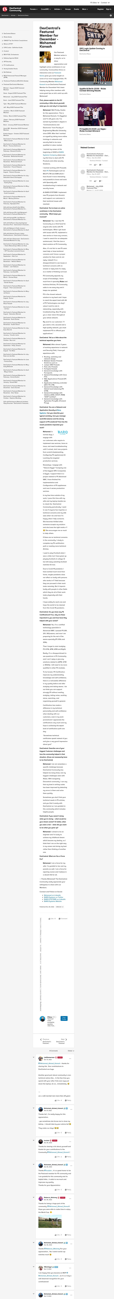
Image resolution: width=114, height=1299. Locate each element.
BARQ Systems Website (53, 901)
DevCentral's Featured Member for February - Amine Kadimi (14, 376)
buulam (46, 1140)
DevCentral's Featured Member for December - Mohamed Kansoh (14, 155)
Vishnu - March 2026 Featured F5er (14, 116)
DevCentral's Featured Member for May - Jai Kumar (16, 292)
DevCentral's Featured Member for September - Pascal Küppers (14, 166)
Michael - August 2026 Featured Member (13, 89)
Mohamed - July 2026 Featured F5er (15, 97)
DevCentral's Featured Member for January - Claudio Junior (14, 334)
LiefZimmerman (49, 1057)
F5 (48, 171)
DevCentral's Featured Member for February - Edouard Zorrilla (14, 150)
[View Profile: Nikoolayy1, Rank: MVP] (40, 1268)
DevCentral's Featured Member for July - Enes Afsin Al (16, 329)
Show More (96, 239)
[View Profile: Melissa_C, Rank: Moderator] (83, 224)
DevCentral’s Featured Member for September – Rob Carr (14, 255)
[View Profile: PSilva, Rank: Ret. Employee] (42, 1019)
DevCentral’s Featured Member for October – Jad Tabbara (14, 266)
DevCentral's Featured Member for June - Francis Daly (16, 360)
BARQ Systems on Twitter (53, 897)
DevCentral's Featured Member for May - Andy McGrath (16, 365)
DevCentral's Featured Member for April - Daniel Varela (16, 281)
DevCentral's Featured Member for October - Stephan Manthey (14, 397)
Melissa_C (90, 226)
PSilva (49, 1017)
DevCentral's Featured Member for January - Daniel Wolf (14, 381)
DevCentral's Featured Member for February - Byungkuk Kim (14, 203)
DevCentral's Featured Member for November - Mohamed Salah (14, 161)
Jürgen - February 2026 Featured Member (14, 120)
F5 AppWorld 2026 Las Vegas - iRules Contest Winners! (93, 144)
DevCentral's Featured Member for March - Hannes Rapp (14, 276)
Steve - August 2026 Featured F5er (14, 93)
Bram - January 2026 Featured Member (16, 125)
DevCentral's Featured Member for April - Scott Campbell (16, 192)
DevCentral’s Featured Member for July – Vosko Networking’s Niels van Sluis (15, 245)
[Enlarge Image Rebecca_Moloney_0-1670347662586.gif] (50, 1221)
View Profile (64, 1018)
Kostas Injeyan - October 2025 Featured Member (16, 134)
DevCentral (5, 15)
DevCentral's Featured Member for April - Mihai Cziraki (16, 140)
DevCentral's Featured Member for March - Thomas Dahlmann (14, 145)
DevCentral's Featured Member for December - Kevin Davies (14, 318)
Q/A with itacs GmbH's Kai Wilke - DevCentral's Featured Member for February (14, 208)
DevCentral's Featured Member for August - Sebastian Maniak (14, 313)
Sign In (108, 9)
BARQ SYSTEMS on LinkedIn (54, 899)
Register (101, 9)
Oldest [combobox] (71, 1051)
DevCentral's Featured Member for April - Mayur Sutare (16, 371)
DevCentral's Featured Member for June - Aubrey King (16, 182)
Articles (13, 15)
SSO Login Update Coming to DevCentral (92, 50)
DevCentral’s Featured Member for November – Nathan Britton (14, 260)
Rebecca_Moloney (50, 1197)
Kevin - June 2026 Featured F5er (13, 100)
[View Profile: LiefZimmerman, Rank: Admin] (40, 1058)
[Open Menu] (110, 15)
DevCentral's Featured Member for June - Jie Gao (16, 308)
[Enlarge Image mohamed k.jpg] (45, 57)
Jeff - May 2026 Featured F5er (13, 107)
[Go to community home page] (12, 9)
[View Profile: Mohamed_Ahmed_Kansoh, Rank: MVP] (40, 1109)
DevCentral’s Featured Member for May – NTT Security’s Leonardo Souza (16, 250)
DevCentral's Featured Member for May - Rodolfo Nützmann (16, 187)
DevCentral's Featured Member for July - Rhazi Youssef (16, 302)
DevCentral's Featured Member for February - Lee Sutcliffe (14, 271)
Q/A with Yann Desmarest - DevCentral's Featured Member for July (16, 239)
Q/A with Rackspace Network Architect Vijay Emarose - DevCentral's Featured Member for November (15, 402)
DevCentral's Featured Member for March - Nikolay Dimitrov (14, 197)
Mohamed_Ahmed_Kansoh (50, 1063)
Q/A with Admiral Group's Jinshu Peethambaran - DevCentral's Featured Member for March (16, 234)
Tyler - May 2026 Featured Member (14, 104)
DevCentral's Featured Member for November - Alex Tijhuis (14, 392)
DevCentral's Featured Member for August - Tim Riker (14, 350)
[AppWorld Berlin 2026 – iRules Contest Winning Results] (95, 80)
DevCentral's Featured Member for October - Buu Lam (14, 339)
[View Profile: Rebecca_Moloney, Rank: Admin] (40, 1198)
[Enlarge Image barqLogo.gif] (62, 433)
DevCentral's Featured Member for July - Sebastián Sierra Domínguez (16, 176)
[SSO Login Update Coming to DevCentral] (95, 34)
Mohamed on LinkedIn (52, 895)
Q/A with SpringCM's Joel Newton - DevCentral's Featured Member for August (14, 218)
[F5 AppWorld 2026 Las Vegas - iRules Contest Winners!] (95, 128)
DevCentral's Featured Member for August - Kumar (14, 297)
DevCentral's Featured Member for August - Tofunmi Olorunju (14, 171)
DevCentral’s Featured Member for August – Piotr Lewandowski (14, 287)
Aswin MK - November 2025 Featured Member (15, 129)
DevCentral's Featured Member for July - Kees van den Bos (16, 355)
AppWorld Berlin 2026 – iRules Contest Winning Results (92, 95)
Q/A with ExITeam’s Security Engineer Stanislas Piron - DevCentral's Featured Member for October (15, 224)
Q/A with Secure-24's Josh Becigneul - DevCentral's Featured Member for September (15, 213)
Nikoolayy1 (48, 1267)
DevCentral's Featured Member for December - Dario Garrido (14, 386)
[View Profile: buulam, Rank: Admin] (40, 1141)
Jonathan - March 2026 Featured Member (14, 111)
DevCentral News (23, 15)
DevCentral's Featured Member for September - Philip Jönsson (14, 344)
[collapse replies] (33, 1057)
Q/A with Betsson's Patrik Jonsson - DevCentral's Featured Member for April (16, 229)
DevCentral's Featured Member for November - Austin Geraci (14, 323)
